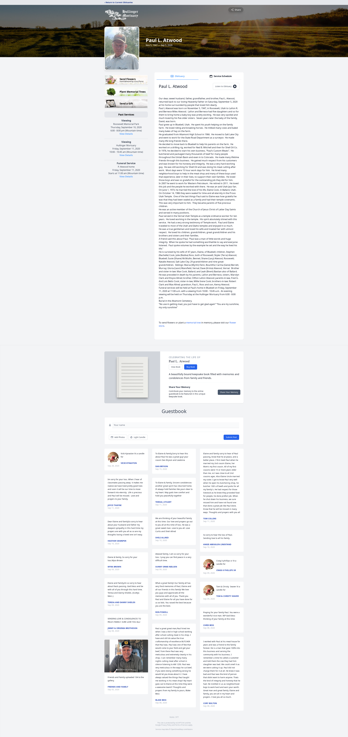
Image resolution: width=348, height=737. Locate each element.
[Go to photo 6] (124, 669)
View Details (126, 133)
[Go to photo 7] (126, 669)
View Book (175, 367)
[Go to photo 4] (121, 669)
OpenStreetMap (177, 729)
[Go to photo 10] (131, 669)
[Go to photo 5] (123, 669)
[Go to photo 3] (120, 669)
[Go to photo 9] (129, 669)
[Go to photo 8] (128, 669)
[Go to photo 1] (116, 669)
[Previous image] (107, 656)
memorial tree (193, 322)
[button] (126, 656)
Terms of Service (181, 725)
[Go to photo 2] (118, 669)
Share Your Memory (229, 392)
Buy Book (191, 367)
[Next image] (145, 656)
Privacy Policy (166, 725)
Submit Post (231, 437)
